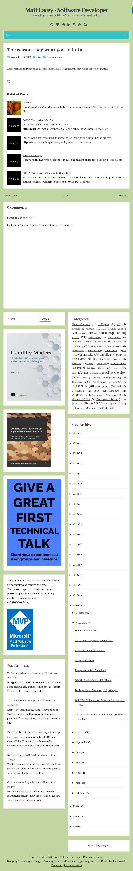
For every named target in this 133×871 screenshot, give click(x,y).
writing (80, 408)
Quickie (102, 367)
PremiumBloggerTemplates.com (82, 861)
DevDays (117, 341)
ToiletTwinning (99, 381)
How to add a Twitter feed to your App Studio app (34, 732)
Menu (9, 35)
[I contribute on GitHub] (51, 24)
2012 (75, 575)
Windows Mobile (81, 399)
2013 (75, 564)
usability (81, 386)
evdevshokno (114, 346)
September (82, 742)
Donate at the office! (86, 630)
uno (124, 381)
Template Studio (100, 377)
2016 (75, 534)
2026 (75, 433)
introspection (94, 350)
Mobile (104, 354)
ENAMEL (99, 346)
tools (114, 381)
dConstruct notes (84, 660)
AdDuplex (103, 324)
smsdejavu (96, 373)
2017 (75, 524)
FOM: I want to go (32, 155)
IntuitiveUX (111, 350)
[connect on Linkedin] (68, 24)
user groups (102, 386)
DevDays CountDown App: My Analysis (96, 690)
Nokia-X (97, 359)
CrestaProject (25, 861)
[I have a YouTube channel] (62, 24)
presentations (118, 363)
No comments (54, 57)
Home (67, 195)
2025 (75, 443)
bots (95, 333)
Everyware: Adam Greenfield (90, 670)
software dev (115, 372)
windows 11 (99, 395)
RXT (86, 372)
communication (114, 337)
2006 (75, 826)
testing (117, 377)
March (79, 782)
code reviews (94, 337)
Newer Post (10, 195)
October (80, 732)
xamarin (93, 408)
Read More (102, 128)
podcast (89, 363)
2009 (75, 605)
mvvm (119, 354)
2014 (75, 554)
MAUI (78, 354)
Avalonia (102, 328)
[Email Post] (7, 81)
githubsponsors (78, 350)
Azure (113, 328)
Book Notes (81, 333)
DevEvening (78, 346)
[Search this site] (84, 24)
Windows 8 (115, 395)
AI (118, 324)
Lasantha (58, 861)
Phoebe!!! (28, 102)
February (80, 792)
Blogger (105, 845)
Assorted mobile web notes (90, 650)
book (123, 328)
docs (90, 346)
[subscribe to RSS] (79, 24)
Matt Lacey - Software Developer (66, 10)
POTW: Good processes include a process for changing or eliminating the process (67, 137)
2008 (75, 806)
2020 (75, 493)
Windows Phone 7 (83, 403)
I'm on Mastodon (73, 865)
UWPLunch (78, 390)
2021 (75, 483)
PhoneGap (77, 363)
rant (74, 372)
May (78, 762)
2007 (75, 816)
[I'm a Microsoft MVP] (56, 24)
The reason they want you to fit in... (47, 50)
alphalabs (76, 328)
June (78, 752)
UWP (119, 386)
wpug (123, 403)
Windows (114, 390)
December (81, 612)
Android (90, 328)
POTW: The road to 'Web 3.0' (38, 120)
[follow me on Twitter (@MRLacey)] (47, 24)
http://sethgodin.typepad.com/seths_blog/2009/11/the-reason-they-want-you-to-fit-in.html (57, 68)
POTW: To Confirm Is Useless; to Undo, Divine (48, 173)
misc (38, 57)
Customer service (81, 341)
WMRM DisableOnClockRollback (93, 680)
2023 (75, 463)
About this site (81, 324)
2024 (75, 453)
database (102, 341)
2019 (75, 504)
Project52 (83, 368)
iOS (124, 350)
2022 (75, 473)
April (78, 772)
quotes (116, 367)
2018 (75, 514)
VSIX (96, 390)
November (81, 623)
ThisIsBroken (79, 381)
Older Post (123, 195)
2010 (75, 595)
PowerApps (102, 363)
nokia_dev (78, 359)
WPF (114, 403)
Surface (85, 377)
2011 (75, 585)
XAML (104, 408)
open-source (113, 359)
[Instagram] (73, 24)
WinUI (106, 403)
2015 (75, 544)
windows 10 (79, 395)
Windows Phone (107, 399)
